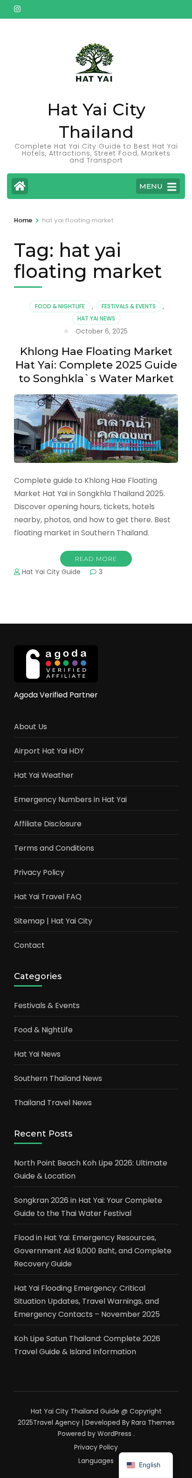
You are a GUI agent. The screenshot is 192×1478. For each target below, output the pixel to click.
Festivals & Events (129, 306)
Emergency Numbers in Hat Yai (70, 799)
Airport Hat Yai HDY (49, 751)
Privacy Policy (39, 872)
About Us (30, 726)
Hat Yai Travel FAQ (48, 896)
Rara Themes (153, 1422)
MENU (151, 186)
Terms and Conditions (54, 848)
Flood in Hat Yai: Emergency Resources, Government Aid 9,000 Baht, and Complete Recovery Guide (92, 1250)
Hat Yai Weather (44, 775)
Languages (96, 1460)
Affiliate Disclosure (48, 823)
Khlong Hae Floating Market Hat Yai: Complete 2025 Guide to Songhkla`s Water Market (96, 365)
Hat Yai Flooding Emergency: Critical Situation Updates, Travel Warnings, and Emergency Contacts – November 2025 (87, 1301)
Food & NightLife (60, 306)
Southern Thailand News (58, 1078)
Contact (29, 945)
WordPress (114, 1433)
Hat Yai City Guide (51, 571)
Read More (96, 558)
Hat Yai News (96, 318)
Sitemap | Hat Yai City (53, 921)
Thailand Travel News (53, 1102)
